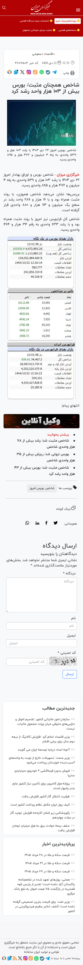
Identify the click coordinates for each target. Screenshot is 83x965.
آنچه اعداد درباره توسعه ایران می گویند (44, 750)
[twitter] (56, 523)
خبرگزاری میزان (68, 174)
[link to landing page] (41, 8)
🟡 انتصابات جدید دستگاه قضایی (36, 21)
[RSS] (15, 959)
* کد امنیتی (67, 653)
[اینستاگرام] (29, 73)
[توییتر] (22, 73)
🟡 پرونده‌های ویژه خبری (68, 21)
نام (73, 618)
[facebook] (46, 523)
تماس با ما (65, 958)
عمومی (37, 54)
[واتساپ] (41, 73)
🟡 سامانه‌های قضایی (69, 30)
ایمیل (71, 635)
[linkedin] (37, 523)
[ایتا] (35, 73)
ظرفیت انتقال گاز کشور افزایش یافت (46, 796)
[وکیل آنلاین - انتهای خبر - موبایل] (41, 421)
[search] (4, 8)
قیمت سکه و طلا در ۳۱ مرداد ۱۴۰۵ (47, 863)
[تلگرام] (54, 73)
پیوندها (76, 958)
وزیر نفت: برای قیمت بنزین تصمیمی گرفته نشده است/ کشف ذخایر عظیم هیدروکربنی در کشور (44, 906)
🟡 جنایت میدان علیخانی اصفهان (39, 30)
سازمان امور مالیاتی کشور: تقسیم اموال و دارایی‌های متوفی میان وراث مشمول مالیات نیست (45, 724)
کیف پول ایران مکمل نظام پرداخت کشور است (40, 805)
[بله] (48, 74)
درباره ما (55, 958)
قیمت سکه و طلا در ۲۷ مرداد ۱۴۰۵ (47, 871)
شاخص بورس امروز (42, 488)
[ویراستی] (16, 73)
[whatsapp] (27, 523)
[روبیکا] (9, 73)
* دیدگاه (69, 573)
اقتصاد (48, 54)
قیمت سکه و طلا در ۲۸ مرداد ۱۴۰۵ (47, 855)
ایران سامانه (32, 952)
